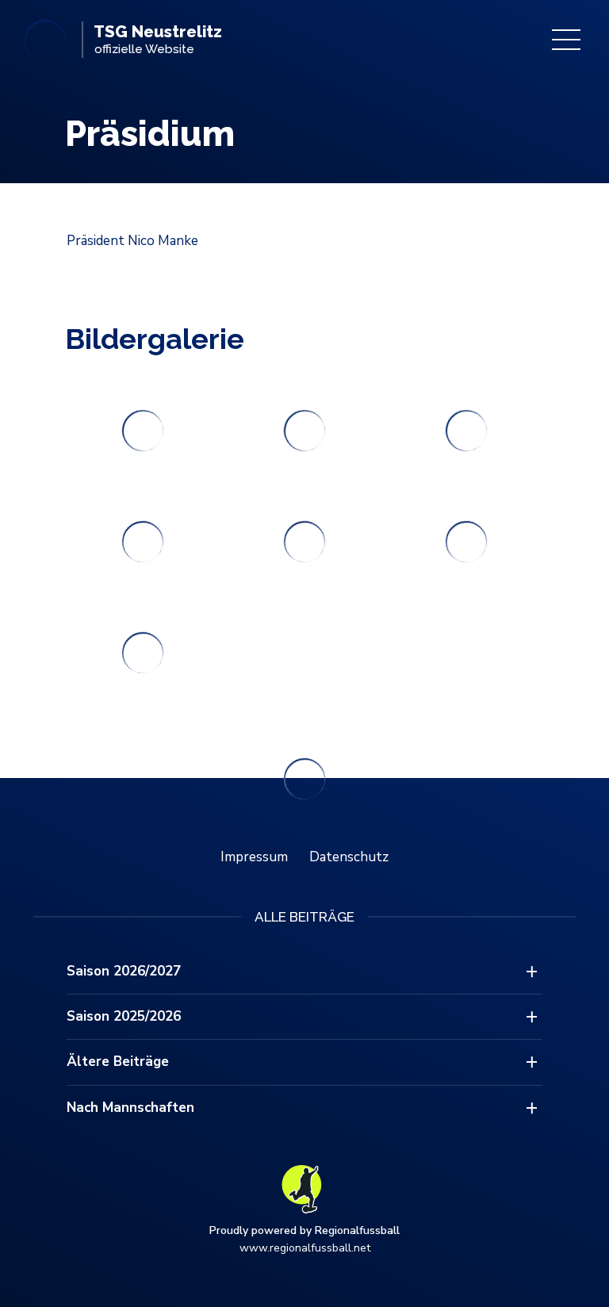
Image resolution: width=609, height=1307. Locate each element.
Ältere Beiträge (118, 1061)
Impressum (254, 857)
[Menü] (566, 39)
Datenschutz (349, 857)
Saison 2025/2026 (124, 1016)
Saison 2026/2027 (124, 971)
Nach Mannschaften (130, 1107)
